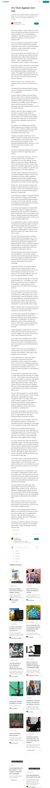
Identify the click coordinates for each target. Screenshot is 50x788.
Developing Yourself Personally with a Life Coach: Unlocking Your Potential (32, 739)
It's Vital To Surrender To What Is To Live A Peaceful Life (15, 628)
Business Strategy (14, 660)
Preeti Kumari (31, 637)
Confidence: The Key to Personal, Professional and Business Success (33, 702)
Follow (36, 23)
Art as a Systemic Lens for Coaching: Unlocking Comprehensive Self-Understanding (33, 628)
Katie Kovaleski (31, 750)
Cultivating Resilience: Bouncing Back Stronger (33, 776)
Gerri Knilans (30, 711)
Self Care (29, 586)
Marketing (29, 697)
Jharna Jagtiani (14, 676)
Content (12, 765)
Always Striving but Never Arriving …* (15, 734)
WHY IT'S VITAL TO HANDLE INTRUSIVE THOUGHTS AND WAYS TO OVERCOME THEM (33, 665)
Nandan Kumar (14, 780)
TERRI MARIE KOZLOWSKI (33, 675)
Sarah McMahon (14, 708)
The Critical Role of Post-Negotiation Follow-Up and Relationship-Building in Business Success (15, 666)
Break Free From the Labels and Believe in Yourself (32, 590)
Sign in (39, 1)
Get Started (46, 1)
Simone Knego (31, 600)
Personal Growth (15, 530)
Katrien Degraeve (14, 743)
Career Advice (30, 772)
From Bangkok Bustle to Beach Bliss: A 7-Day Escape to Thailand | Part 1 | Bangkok (16, 770)
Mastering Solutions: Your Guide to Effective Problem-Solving (16, 590)
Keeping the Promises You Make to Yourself (15, 702)
